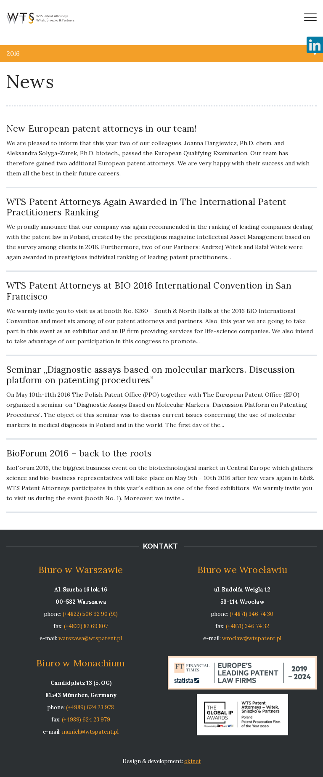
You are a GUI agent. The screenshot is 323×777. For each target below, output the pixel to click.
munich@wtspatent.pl (90, 731)
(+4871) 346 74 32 (247, 626)
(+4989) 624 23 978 (90, 707)
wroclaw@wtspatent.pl (251, 638)
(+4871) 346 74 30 (251, 614)
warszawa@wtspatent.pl (90, 638)
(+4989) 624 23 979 (86, 719)
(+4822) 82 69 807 (86, 626)
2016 (13, 54)
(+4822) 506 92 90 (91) (90, 614)
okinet (192, 761)
